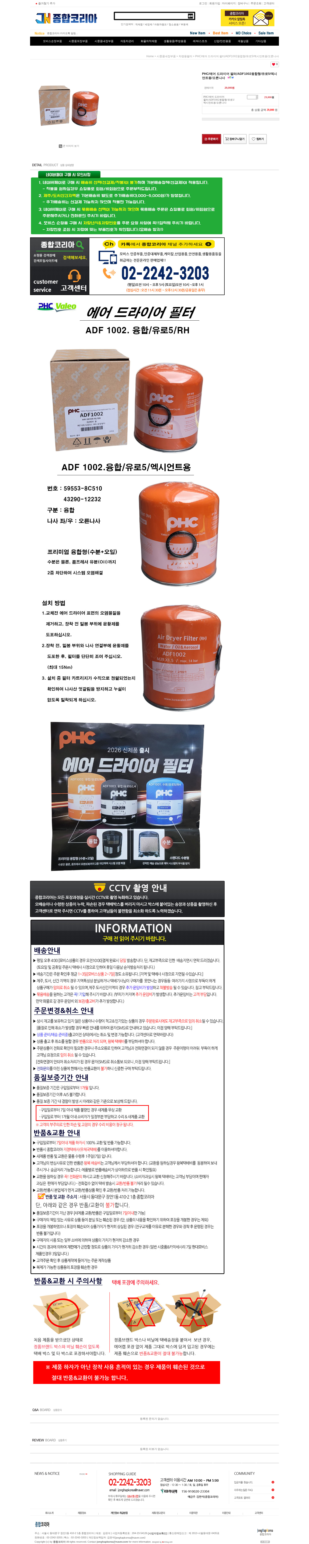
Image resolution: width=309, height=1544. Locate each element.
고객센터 (269, 3)
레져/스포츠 (200, 41)
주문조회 (256, 3)
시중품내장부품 (104, 41)
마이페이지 (229, 3)
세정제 (148, 24)
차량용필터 (185, 56)
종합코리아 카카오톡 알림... (62, 33)
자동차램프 (160, 24)
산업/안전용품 (222, 41)
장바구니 (243, 3)
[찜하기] (258, 139)
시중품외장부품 (78, 41)
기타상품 (260, 41)
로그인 (203, 3)
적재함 (139, 24)
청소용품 (174, 24)
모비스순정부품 (52, 41)
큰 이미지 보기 (71, 145)
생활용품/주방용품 (175, 41)
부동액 (184, 24)
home (150, 56)
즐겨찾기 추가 (46, 3)
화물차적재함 (149, 41)
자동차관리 (127, 41)
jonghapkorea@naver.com (130, 1537)
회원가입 (214, 3)
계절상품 (243, 41)
